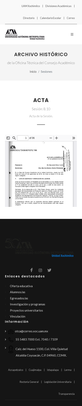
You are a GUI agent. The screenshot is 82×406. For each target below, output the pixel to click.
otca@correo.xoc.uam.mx (31, 331)
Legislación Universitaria (57, 381)
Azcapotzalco (15, 369)
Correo (71, 18)
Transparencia (66, 393)
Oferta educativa (21, 286)
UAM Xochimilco (30, 6)
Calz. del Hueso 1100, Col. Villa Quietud (41, 352)
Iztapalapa (53, 369)
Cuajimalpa (35, 369)
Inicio (33, 71)
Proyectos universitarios (26, 310)
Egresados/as (19, 298)
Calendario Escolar (50, 18)
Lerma (67, 369)
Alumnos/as (17, 292)
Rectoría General (29, 381)
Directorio (28, 18)
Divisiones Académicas (58, 6)
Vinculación (17, 316)
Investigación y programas (27, 304)
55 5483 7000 (25, 339)
